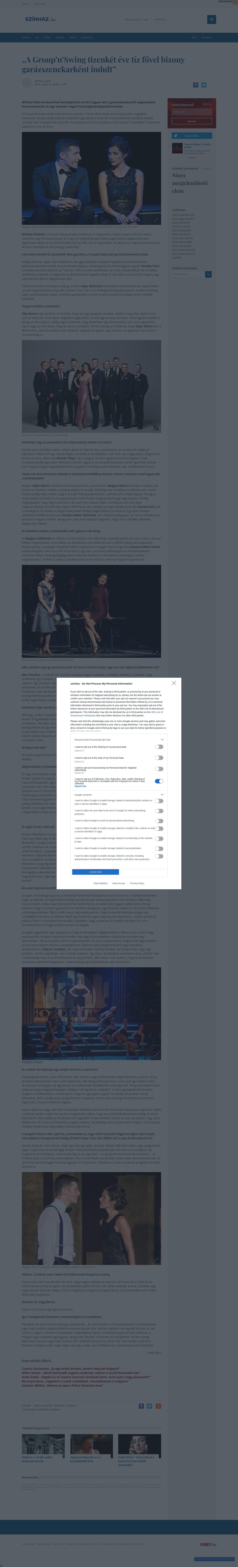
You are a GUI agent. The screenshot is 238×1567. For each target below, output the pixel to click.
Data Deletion (101, 883)
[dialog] (119, 783)
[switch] (159, 747)
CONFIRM (96, 872)
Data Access (119, 883)
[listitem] (119, 739)
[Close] (175, 684)
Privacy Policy (137, 883)
